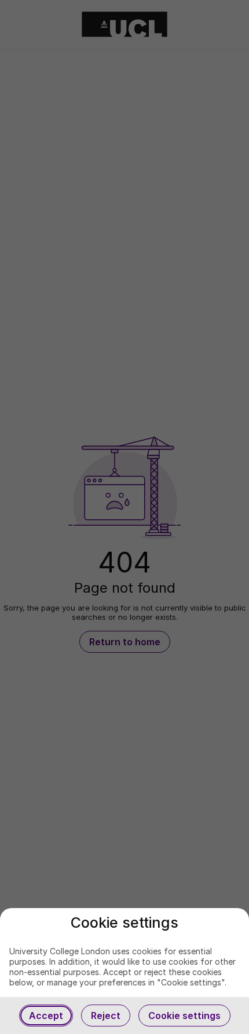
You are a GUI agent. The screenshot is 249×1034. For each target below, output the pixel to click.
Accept (46, 1015)
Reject (105, 1015)
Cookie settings (184, 1015)
